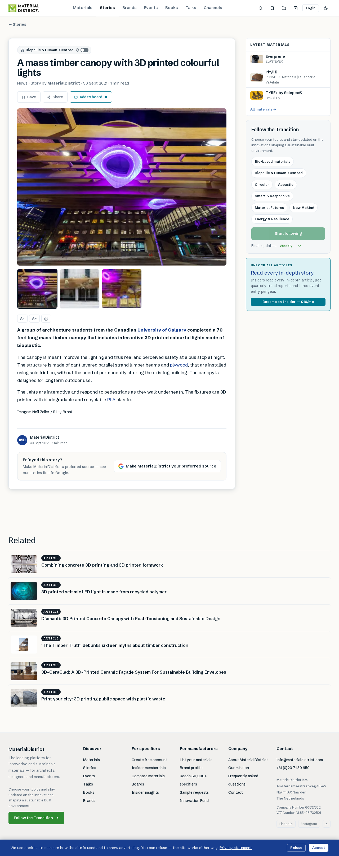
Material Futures (269, 207)
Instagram (309, 824)
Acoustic (285, 184)
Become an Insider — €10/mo (288, 301)
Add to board (91, 97)
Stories (107, 7)
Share (58, 97)
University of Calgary (161, 330)
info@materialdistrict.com (299, 759)
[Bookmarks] (272, 8)
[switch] (82, 50)
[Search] (260, 8)
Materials (82, 7)
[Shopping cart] (295, 8)
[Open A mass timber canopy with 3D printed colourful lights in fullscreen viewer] (121, 187)
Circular (262, 184)
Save (31, 97)
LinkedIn (286, 824)
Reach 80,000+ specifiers (193, 780)
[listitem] (37, 289)
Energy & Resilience (272, 219)
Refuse (296, 847)
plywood (179, 365)
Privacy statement (236, 847)
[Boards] (284, 8)
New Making (303, 207)
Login (310, 8)
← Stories (17, 24)
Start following (288, 233)
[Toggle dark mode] (326, 8)
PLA (111, 399)
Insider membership (149, 767)
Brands (129, 7)
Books (171, 7)
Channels (213, 7)
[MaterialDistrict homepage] (23, 8)
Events (151, 7)
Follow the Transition (36, 817)
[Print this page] (46, 319)
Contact (235, 792)
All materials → (263, 109)
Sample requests (194, 792)
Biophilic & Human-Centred (50, 50)
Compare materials (148, 776)
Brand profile (191, 767)
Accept (318, 847)
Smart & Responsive (272, 196)
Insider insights (145, 792)
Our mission (238, 767)
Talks (190, 7)
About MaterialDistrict (248, 759)
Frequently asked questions (243, 780)
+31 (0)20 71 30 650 (293, 767)
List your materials (196, 759)
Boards (138, 784)
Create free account (149, 759)
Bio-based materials (272, 161)
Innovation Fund (194, 800)
